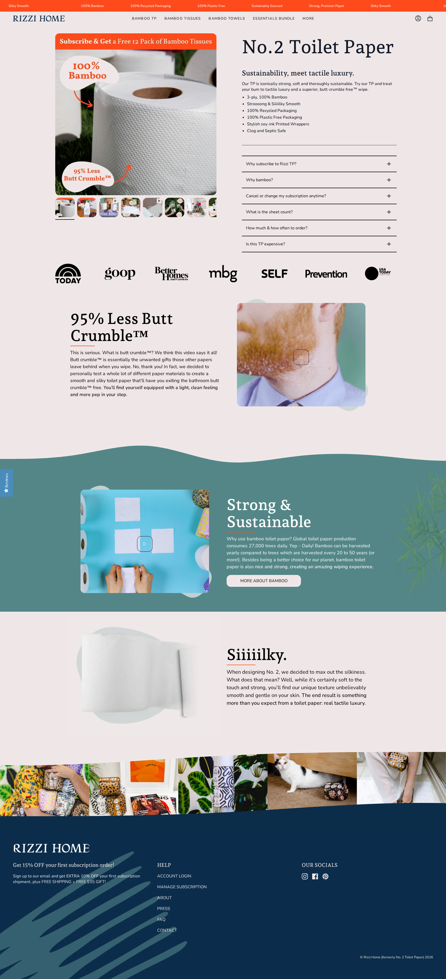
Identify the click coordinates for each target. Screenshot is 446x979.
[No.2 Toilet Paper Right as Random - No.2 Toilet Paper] (196, 207)
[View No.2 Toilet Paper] (108, 207)
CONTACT (167, 930)
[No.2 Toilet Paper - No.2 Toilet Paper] (130, 207)
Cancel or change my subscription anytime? (319, 196)
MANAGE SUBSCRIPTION (182, 887)
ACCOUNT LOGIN (174, 876)
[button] (308, 18)
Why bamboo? (319, 180)
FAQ (161, 919)
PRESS (163, 909)
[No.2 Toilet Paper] (65, 207)
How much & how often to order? (319, 228)
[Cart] (430, 18)
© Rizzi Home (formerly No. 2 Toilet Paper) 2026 (396, 957)
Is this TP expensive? (319, 244)
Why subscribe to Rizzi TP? (319, 164)
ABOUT (164, 898)
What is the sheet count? (319, 212)
